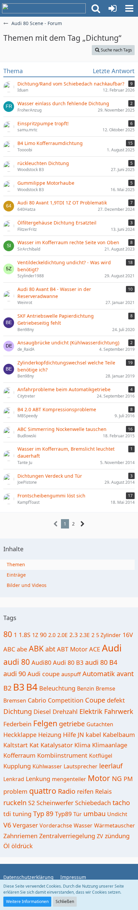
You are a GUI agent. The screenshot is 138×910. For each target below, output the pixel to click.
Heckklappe (20, 735)
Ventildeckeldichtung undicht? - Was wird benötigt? (64, 266)
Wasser (83, 825)
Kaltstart (15, 745)
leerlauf (111, 765)
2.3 (73, 635)
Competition (65, 700)
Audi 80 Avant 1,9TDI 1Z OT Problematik (62, 202)
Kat (34, 745)
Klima (82, 745)
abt (50, 648)
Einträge (16, 575)
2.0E (62, 635)
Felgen (45, 723)
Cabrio (37, 700)
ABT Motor (72, 649)
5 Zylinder (108, 635)
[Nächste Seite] (82, 524)
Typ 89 (43, 813)
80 (7, 634)
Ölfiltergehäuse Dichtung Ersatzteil (56, 222)
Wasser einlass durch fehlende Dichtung (63, 103)
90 (43, 635)
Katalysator (57, 745)
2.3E (84, 635)
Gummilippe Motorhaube (45, 183)
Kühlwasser (47, 766)
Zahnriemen (20, 836)
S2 (31, 803)
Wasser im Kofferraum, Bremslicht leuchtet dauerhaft (66, 452)
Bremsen (14, 700)
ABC (9, 649)
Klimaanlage (109, 745)
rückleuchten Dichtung (43, 163)
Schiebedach (93, 803)
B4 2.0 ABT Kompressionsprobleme (56, 409)
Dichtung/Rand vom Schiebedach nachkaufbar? (70, 84)
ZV (100, 836)
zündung (117, 836)
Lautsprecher (80, 766)
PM (128, 779)
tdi (7, 814)
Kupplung (17, 766)
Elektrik (90, 711)
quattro (42, 790)
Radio (66, 791)
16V (128, 635)
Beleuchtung (57, 688)
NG (117, 778)
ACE (94, 649)
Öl (6, 846)
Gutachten (99, 724)
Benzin (85, 688)
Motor (99, 778)
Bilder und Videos (27, 585)
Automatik (98, 673)
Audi (112, 647)
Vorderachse (56, 825)
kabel (93, 735)
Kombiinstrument (62, 755)
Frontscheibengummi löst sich (51, 495)
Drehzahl (65, 712)
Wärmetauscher (114, 825)
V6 (7, 824)
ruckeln (14, 802)
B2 (7, 688)
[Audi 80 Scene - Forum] (44, 8)
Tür (77, 814)
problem (15, 791)
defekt (116, 700)
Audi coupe (43, 674)
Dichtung (17, 711)
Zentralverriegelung (67, 836)
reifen (85, 791)
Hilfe (69, 735)
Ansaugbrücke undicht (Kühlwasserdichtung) (68, 342)
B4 (32, 686)
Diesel (42, 712)
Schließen (65, 901)
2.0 (52, 635)
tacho (121, 802)
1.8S (24, 635)
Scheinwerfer (55, 803)
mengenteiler (69, 779)
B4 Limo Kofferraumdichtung (50, 143)
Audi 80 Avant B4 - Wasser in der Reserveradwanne (54, 292)
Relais (103, 791)
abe (22, 649)
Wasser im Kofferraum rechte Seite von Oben (68, 242)
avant (125, 673)
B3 (18, 686)
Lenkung (38, 779)
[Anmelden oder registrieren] (112, 8)
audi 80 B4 (101, 662)
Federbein (17, 724)
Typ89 (63, 814)
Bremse (105, 688)
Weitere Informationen (27, 901)
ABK (36, 648)
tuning (22, 814)
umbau (94, 813)
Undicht (117, 814)
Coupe (95, 700)
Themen (16, 564)
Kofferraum (19, 755)
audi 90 (14, 673)
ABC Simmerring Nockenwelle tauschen (62, 429)
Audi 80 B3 (68, 662)
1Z (35, 635)
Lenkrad (13, 779)
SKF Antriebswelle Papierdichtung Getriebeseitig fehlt (55, 319)
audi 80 (16, 661)
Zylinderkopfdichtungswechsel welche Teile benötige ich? (66, 366)
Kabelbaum (119, 735)
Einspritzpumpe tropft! (43, 123)
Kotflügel (100, 755)
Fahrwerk (118, 711)
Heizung (49, 735)
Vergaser (25, 825)
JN (81, 735)
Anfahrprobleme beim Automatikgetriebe (64, 389)
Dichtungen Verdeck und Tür (49, 476)
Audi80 (41, 662)
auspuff (71, 674)
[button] (95, 8)
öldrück (22, 846)
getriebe (72, 723)
